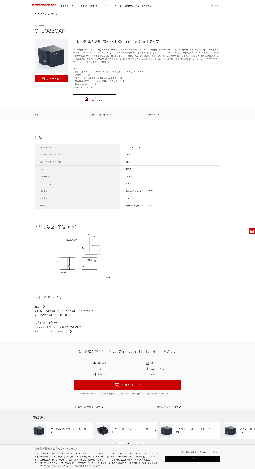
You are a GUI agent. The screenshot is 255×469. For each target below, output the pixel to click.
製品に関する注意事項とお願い (87, 407)
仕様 (36, 114)
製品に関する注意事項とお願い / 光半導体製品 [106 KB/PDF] (62, 311)
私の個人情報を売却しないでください (199, 452)
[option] (62, 430)
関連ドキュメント (155, 114)
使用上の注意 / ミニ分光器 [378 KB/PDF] (53, 315)
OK (192, 458)
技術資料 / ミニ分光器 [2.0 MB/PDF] (51, 331)
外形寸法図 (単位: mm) (101, 114)
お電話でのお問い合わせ (167, 407)
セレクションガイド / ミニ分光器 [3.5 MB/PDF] (56, 327)
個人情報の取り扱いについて (87, 466)
